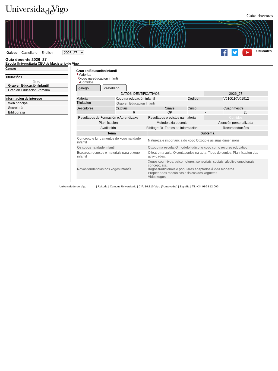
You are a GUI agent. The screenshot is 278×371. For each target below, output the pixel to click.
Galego (12, 53)
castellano (111, 88)
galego (83, 88)
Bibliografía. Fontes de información (172, 128)
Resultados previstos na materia (172, 118)
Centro (10, 69)
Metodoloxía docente (172, 123)
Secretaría (15, 108)
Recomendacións (236, 128)
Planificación (108, 123)
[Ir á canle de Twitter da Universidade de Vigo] (235, 52)
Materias (84, 75)
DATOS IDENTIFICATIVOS (140, 94)
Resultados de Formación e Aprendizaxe (108, 118)
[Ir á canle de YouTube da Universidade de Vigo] (247, 52)
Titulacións (13, 77)
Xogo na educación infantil (99, 78)
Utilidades (264, 51)
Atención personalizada (235, 123)
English (47, 53)
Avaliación (108, 128)
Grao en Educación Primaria (29, 90)
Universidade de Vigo (72, 186)
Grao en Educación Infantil (28, 85)
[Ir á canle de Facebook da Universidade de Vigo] (224, 52)
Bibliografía (16, 112)
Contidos (235, 118)
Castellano (29, 53)
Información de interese (23, 98)
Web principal (18, 103)
